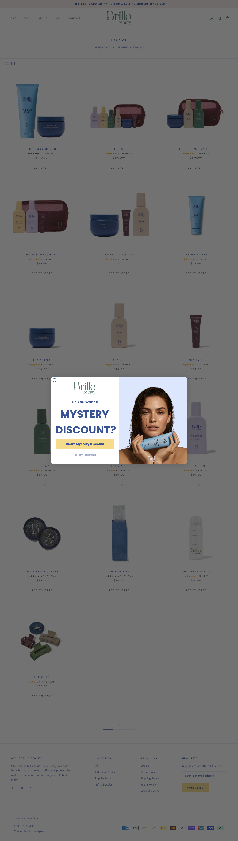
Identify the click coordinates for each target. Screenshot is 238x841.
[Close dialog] (54, 380)
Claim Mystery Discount (85, 444)
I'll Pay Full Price (85, 455)
